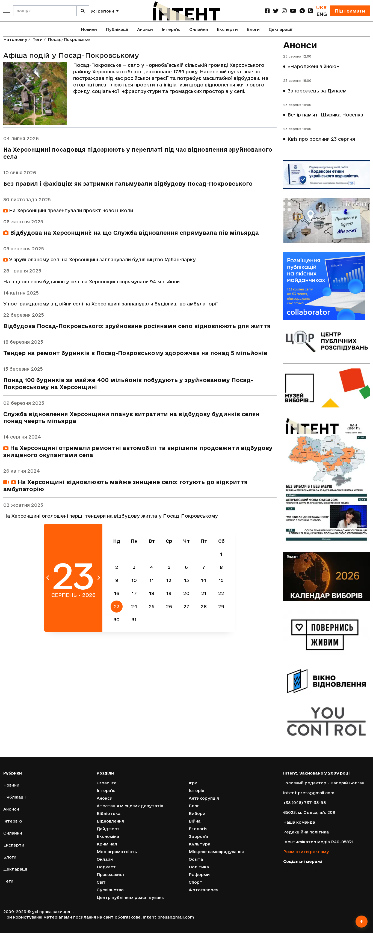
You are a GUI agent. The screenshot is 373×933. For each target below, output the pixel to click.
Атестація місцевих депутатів (130, 805)
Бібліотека (108, 813)
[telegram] (302, 10)
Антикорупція (204, 798)
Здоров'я (198, 836)
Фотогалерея (203, 889)
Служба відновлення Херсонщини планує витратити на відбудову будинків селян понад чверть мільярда (131, 417)
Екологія (198, 828)
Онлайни (198, 29)
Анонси (145, 29)
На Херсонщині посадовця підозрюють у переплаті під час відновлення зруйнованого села (137, 153)
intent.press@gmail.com (308, 792)
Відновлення (110, 821)
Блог (194, 805)
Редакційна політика (306, 832)
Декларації (280, 29)
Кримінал (107, 844)
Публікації (117, 29)
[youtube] (293, 10)
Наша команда (299, 822)
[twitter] (276, 10)
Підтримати (350, 10)
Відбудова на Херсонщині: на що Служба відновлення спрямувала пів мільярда (133, 233)
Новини (89, 29)
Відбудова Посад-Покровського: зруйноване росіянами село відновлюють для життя (137, 326)
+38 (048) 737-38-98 (304, 802)
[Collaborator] (326, 286)
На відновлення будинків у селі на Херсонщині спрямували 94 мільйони (91, 281)
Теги (37, 39)
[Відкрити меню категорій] (6, 10)
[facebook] (267, 10)
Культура (199, 844)
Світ (101, 882)
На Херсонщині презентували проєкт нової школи (70, 210)
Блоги (253, 29)
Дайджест (108, 828)
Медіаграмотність (117, 851)
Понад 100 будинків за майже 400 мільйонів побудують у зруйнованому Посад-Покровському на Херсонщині (128, 383)
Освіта (196, 859)
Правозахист (111, 874)
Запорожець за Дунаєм (317, 90)
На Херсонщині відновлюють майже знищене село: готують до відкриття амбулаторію (125, 485)
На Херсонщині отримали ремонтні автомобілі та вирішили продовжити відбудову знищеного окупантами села (138, 451)
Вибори (197, 813)
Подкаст (106, 867)
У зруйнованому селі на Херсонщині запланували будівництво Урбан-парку (102, 259)
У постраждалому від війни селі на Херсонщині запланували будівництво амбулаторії (110, 303)
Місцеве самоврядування (216, 851)
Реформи (199, 874)
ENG (321, 14)
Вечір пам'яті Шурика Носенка (325, 114)
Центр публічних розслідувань (130, 897)
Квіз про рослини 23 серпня (321, 139)
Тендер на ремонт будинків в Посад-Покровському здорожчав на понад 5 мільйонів (135, 353)
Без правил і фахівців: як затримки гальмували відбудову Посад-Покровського (128, 184)
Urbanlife (107, 783)
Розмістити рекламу (306, 851)
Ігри (193, 783)
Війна (194, 821)
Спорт (195, 882)
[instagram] (284, 10)
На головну (15, 39)
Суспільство (110, 889)
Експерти (227, 29)
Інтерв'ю (171, 29)
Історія (196, 790)
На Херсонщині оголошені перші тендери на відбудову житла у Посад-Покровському (110, 515)
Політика (199, 867)
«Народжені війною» (313, 66)
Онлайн (105, 859)
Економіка (108, 836)
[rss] (310, 10)
